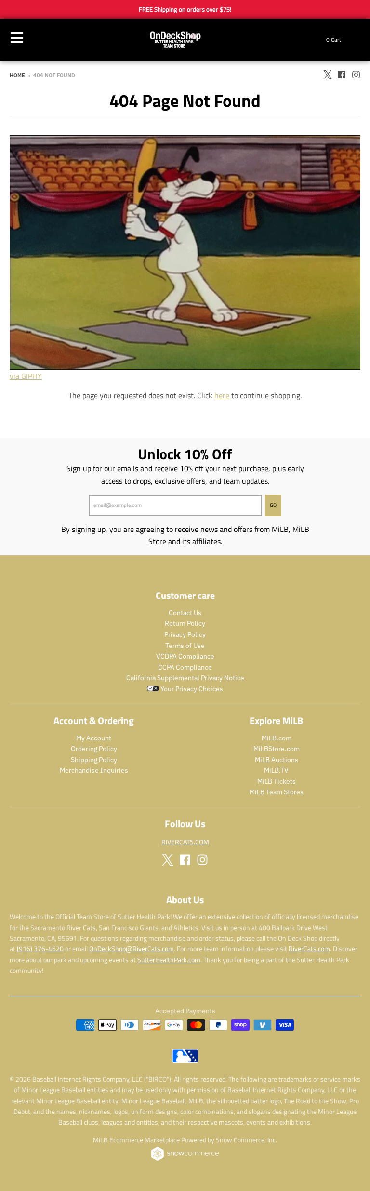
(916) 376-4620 (40, 949)
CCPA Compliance (185, 667)
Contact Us (185, 612)
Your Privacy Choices (191, 689)
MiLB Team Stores (277, 792)
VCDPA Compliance (185, 656)
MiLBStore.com (276, 748)
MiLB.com (276, 738)
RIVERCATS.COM (185, 842)
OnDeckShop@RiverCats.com (131, 949)
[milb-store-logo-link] (185, 1060)
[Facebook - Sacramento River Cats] (341, 74)
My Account (93, 738)
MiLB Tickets (276, 781)
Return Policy (185, 623)
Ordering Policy (94, 748)
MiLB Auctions (276, 759)
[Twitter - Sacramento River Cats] (327, 74)
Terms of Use (185, 645)
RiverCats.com (309, 949)
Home (17, 75)
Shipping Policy (94, 759)
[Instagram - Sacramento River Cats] (356, 74)
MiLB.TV (276, 770)
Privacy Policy (185, 634)
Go (273, 505)
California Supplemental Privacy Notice (185, 677)
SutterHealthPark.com (168, 960)
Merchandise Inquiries (94, 770)
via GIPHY (26, 376)
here (221, 395)
